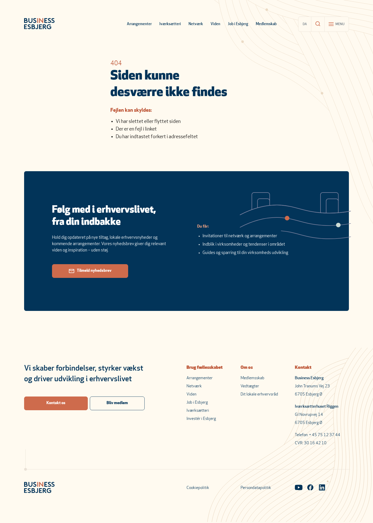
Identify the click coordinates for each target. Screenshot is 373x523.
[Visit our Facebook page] (310, 488)
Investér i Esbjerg (201, 419)
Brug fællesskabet (205, 368)
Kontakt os (55, 403)
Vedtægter (250, 386)
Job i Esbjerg (238, 24)
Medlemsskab (252, 378)
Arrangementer (139, 24)
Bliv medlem (117, 403)
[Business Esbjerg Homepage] (39, 24)
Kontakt (303, 368)
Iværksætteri (170, 24)
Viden (215, 24)
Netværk (196, 24)
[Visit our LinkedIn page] (322, 488)
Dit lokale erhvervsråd (259, 394)
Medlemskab (266, 24)
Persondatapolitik (256, 488)
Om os (247, 368)
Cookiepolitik (198, 488)
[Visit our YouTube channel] (298, 488)
